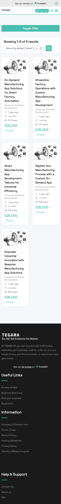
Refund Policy (8, 435)
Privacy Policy (9, 446)
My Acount (7, 403)
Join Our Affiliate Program (15, 451)
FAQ (3, 497)
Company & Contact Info (14, 424)
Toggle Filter (30, 28)
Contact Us (7, 486)
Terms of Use (8, 429)
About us (6, 492)
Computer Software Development (14, 106)
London (12, 116)
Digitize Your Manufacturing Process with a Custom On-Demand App (45, 174)
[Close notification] (56, 3)
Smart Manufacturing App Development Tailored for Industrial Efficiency (14, 178)
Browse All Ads (9, 387)
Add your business (11, 398)
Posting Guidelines (11, 440)
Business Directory (11, 392)
